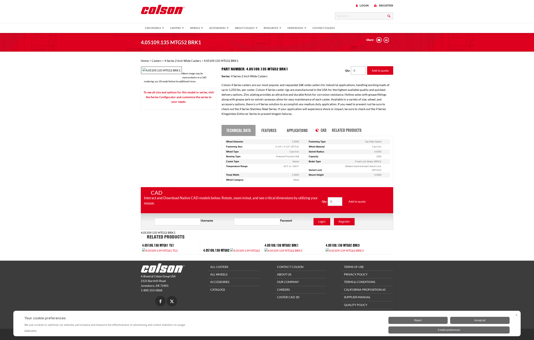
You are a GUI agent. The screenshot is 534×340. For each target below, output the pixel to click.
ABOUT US (284, 274)
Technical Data (238, 130)
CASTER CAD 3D (288, 297)
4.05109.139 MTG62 (216, 250)
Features (268, 130)
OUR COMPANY (288, 282)
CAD (323, 130)
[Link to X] (172, 301)
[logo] (163, 11)
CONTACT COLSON (290, 267)
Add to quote (380, 70)
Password (286, 220)
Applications (297, 130)
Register (385, 5)
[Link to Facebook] (160, 301)
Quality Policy (355, 305)
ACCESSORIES (219, 282)
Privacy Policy (356, 274)
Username (207, 220)
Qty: (348, 70)
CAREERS (283, 289)
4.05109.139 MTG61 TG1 (158, 245)
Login (364, 5)
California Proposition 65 (365, 289)
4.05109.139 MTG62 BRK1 (281, 245)
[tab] (239, 130)
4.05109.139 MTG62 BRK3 (343, 245)
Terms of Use (354, 267)
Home (145, 60)
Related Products (346, 130)
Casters (156, 60)
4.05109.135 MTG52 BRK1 (171, 42)
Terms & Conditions (359, 282)
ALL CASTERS (219, 267)
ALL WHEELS (218, 274)
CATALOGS (217, 289)
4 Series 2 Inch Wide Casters (182, 60)
